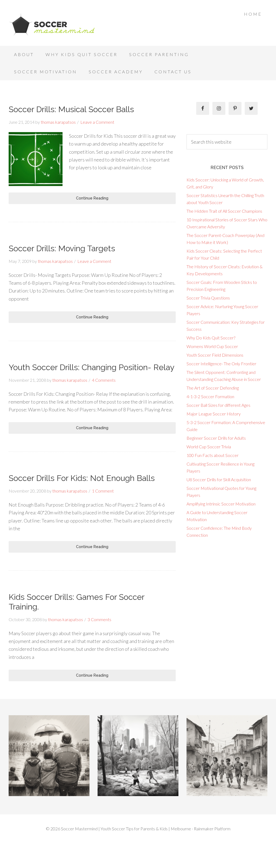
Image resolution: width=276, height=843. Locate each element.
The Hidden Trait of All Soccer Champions (224, 211)
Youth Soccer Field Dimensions (215, 354)
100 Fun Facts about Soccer (213, 455)
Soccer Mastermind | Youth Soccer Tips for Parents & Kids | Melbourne (52, 24)
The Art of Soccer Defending (213, 387)
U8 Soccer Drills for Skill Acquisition (219, 479)
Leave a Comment (97, 122)
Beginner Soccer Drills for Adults (216, 438)
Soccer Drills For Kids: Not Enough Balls (82, 478)
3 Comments (99, 619)
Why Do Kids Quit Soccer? (211, 337)
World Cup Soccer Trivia (209, 446)
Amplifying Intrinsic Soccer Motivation (221, 503)
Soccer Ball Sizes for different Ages (218, 405)
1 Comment (103, 490)
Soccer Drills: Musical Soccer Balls (71, 109)
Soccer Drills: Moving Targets (62, 248)
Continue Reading (92, 198)
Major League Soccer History (214, 413)
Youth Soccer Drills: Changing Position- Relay (91, 367)
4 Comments (104, 380)
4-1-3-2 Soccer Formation (210, 396)
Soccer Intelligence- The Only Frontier (221, 363)
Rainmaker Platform (212, 828)
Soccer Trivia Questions (208, 297)
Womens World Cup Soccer (212, 346)
